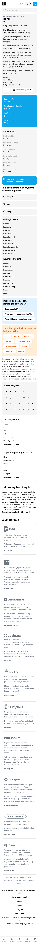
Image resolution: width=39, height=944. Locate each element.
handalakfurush (9, 250)
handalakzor (8, 234)
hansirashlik (8, 283)
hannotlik (7, 266)
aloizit (5, 430)
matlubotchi (8, 437)
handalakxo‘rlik (9, 237)
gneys (5, 427)
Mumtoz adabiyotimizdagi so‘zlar (19, 314)
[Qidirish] (34, 10)
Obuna (8, 923)
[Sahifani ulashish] (35, 4)
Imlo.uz (21, 376)
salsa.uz (15, 877)
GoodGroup (18, 923)
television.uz (8, 880)
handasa (6, 230)
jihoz (5, 457)
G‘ (24, 409)
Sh (28, 409)
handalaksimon (9, 244)
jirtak (7, 336)
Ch (33, 409)
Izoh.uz (6, 48)
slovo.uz (30, 877)
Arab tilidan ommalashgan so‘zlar (19, 319)
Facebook (20, 905)
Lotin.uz (6, 39)
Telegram (19, 909)
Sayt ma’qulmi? (11, 309)
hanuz (5, 293)
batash (24, 346)
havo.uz (19, 883)
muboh (6, 424)
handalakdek (8, 254)
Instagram (19, 913)
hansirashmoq (9, 286)
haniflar (6, 224)
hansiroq (6, 290)
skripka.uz (22, 877)
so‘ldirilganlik (8, 440)
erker (5, 463)
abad (5, 470)
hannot (6, 263)
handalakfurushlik (10, 247)
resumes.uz (31, 880)
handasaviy (7, 227)
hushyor (6, 473)
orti (4, 434)
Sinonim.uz (8, 32)
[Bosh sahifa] (11, 4)
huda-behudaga (23, 341)
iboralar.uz (22, 880)
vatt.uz (15, 880)
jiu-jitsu (17, 336)
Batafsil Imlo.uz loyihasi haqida (15, 512)
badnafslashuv (11, 346)
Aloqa (19, 901)
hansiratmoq (8, 276)
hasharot (9, 341)
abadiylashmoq (9, 460)
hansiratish (7, 273)
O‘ (19, 409)
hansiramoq (8, 270)
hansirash (7, 280)
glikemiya (28, 336)
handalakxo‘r (8, 240)
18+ (31, 923)
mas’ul (21, 351)
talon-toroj (9, 351)
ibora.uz (9, 877)
